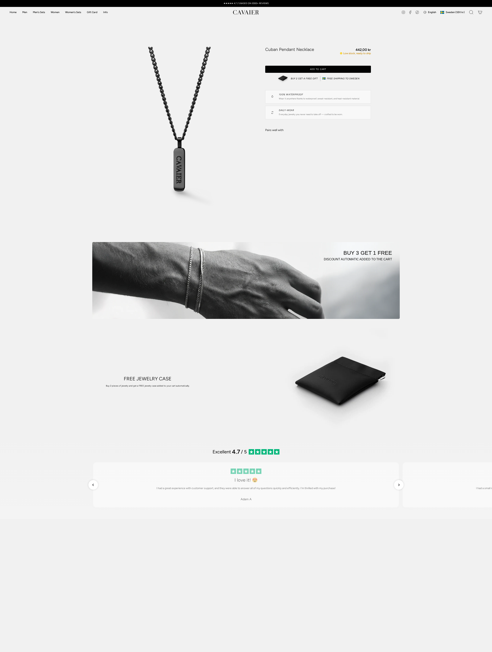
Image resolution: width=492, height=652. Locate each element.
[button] (105, 12)
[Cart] (480, 12)
